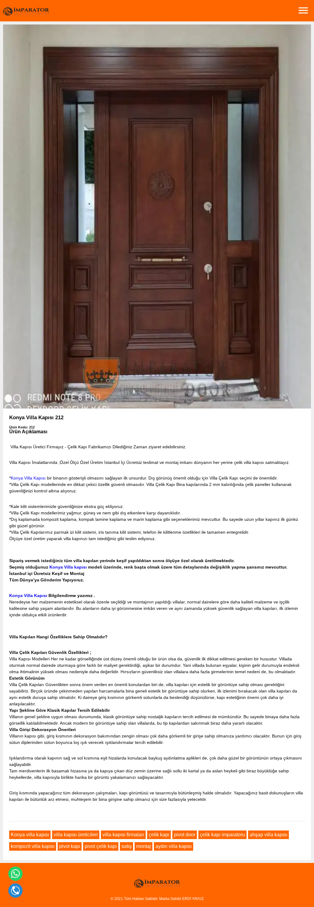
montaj (143, 846)
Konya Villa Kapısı (28, 478)
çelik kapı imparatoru (222, 834)
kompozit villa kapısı (33, 846)
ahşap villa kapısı (268, 834)
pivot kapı (69, 846)
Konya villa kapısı (30, 834)
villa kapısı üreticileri (76, 834)
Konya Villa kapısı (68, 567)
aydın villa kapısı (173, 846)
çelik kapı (159, 834)
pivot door (184, 834)
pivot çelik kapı (101, 846)
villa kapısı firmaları (123, 834)
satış (126, 846)
